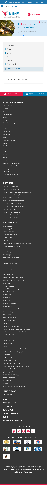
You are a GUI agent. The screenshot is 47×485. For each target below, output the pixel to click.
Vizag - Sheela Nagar (9, 123)
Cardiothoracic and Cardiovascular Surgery (17, 243)
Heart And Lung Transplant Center (14, 280)
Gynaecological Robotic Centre (13, 277)
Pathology (6, 323)
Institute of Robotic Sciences (12, 218)
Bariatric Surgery (8, 232)
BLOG (5, 417)
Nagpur (5, 137)
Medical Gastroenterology (11, 289)
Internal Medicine (8, 286)
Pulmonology (7, 357)
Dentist (5, 249)
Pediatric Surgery (8, 340)
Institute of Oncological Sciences (13, 200)
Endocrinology (7, 269)
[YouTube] (28, 431)
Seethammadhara (9, 149)
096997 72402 (35, 14)
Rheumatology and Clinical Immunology (16, 366)
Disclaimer (7, 406)
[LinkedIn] (33, 431)
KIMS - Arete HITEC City (10, 174)
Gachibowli (6, 134)
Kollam (5, 160)
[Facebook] (14, 431)
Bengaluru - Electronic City (11, 166)
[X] (19, 431)
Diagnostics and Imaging (11, 257)
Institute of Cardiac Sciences (12, 186)
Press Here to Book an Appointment (32, 2)
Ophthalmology (8, 312)
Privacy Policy (9, 403)
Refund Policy (9, 410)
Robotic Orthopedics (9, 369)
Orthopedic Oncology (10, 317)
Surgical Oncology (9, 377)
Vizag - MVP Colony (9, 140)
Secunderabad (7, 106)
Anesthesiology (8, 226)
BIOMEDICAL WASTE (12, 420)
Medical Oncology (8, 292)
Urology (5, 383)
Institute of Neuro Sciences (11, 198)
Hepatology (6, 283)
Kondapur (6, 108)
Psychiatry (6, 354)
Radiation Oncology (9, 360)
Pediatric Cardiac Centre (11, 326)
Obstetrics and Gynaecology (12, 309)
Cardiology (6, 240)
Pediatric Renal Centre (10, 335)
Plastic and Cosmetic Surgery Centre (15, 352)
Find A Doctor (7, 394)
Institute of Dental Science (11, 189)
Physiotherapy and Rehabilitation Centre (16, 349)
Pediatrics (6, 346)
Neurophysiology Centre (11, 303)
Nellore (5, 111)
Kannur (5, 143)
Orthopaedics (7, 315)
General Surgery (8, 274)
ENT (4, 272)
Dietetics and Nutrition (10, 263)
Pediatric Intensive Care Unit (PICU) (14, 332)
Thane (5, 157)
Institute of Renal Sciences (11, 212)
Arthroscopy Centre (9, 229)
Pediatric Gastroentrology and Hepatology (17, 329)
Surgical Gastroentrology (11, 375)
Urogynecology (8, 380)
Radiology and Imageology (11, 363)
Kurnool (5, 129)
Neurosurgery (7, 306)
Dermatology (7, 252)
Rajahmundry (7, 114)
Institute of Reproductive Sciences (14, 215)
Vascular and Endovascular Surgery (14, 386)
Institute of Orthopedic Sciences (13, 206)
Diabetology (7, 255)
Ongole (5, 120)
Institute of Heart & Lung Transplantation (16, 195)
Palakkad (6, 172)
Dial (13, 2)
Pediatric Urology (8, 343)
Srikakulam (6, 117)
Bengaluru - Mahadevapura (12, 163)
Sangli (5, 154)
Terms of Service (10, 413)
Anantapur (6, 126)
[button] (16, 6)
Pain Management (9, 320)
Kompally (6, 169)
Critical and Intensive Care (11, 246)
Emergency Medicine (10, 266)
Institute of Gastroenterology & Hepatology (17, 192)
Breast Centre (7, 237)
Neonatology (7, 294)
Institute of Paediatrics (10, 209)
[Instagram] (23, 431)
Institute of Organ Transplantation (14, 203)
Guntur (5, 151)
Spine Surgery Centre (10, 372)
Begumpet (6, 131)
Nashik (5, 146)
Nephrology (6, 297)
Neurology (6, 300)
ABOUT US (7, 399)
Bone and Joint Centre (10, 234)
